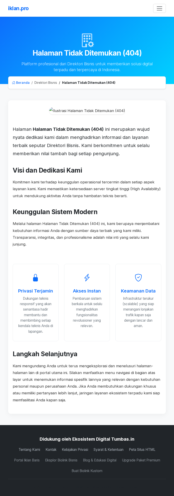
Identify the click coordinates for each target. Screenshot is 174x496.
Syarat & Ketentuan (108, 449)
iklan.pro (18, 8)
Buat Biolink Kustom (87, 471)
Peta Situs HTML (142, 449)
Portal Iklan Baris (27, 460)
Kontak (51, 449)
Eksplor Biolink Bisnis (61, 460)
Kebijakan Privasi (75, 449)
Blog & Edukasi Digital (99, 460)
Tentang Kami (29, 449)
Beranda (22, 82)
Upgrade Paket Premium (141, 460)
